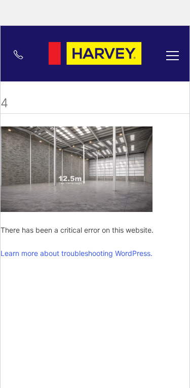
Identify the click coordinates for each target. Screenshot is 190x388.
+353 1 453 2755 (14, 54)
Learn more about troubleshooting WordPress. (77, 253)
